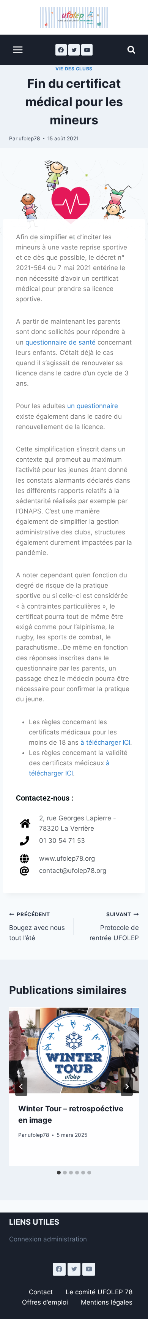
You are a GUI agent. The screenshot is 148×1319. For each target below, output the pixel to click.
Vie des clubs (74, 69)
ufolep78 (29, 138)
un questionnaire (92, 406)
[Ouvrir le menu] (18, 49)
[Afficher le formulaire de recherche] (131, 49)
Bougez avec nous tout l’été (37, 926)
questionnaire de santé (60, 342)
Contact (41, 1292)
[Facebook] (61, 50)
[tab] (59, 1172)
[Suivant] (127, 1086)
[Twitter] (74, 50)
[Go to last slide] (21, 1086)
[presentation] (74, 1050)
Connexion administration (48, 1239)
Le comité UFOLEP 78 (99, 1292)
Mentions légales (106, 1302)
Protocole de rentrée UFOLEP (114, 926)
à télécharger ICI (105, 742)
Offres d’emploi (45, 1302)
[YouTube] (87, 50)
